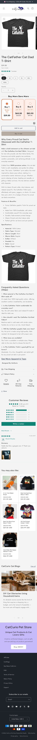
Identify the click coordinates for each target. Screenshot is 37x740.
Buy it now (18, 134)
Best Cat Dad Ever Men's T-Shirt (26, 493)
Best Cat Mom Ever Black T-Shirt (9, 522)
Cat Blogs (7, 662)
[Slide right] (23, 53)
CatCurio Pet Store (11, 733)
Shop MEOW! (18, 647)
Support (6, 687)
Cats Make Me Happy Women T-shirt (9, 550)
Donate (6, 384)
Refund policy (31, 733)
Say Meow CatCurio (10, 666)
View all (33, 566)
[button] (4, 8)
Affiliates (6, 657)
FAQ (5, 670)
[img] (5, 436)
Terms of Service (9, 674)
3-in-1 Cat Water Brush (8, 493)
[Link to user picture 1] (6, 454)
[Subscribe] (29, 699)
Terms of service (24, 736)
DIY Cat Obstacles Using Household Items (15, 594)
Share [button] (5, 391)
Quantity (3, 86)
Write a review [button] (18, 424)
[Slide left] (14, 53)
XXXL (5, 82)
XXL (29, 78)
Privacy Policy (8, 683)
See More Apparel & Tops (13, 359)
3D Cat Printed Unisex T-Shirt (25, 522)
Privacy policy (14, 736)
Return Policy (8, 679)
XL (22, 78)
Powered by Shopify (21, 733)
